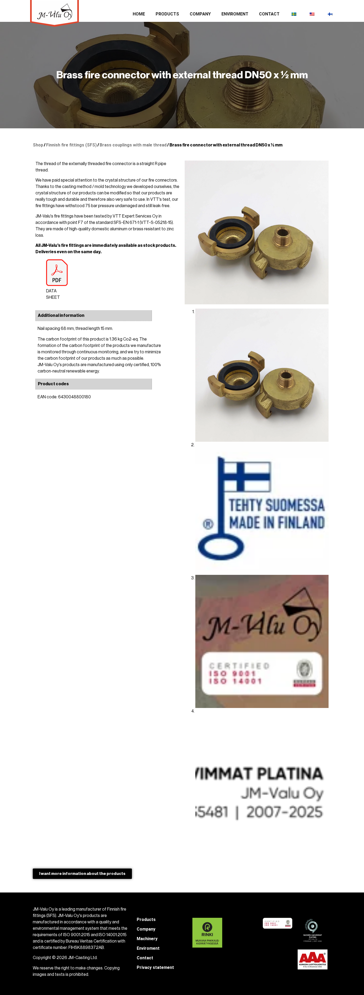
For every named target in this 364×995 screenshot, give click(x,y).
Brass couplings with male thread (133, 145)
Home (139, 14)
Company (200, 14)
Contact (269, 14)
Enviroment (234, 14)
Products (167, 14)
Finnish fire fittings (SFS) (71, 145)
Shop (38, 145)
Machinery (147, 938)
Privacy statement (155, 967)
